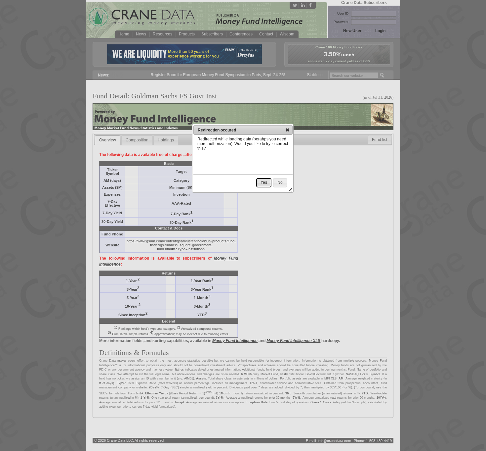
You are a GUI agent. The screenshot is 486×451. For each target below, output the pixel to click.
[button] (287, 129)
